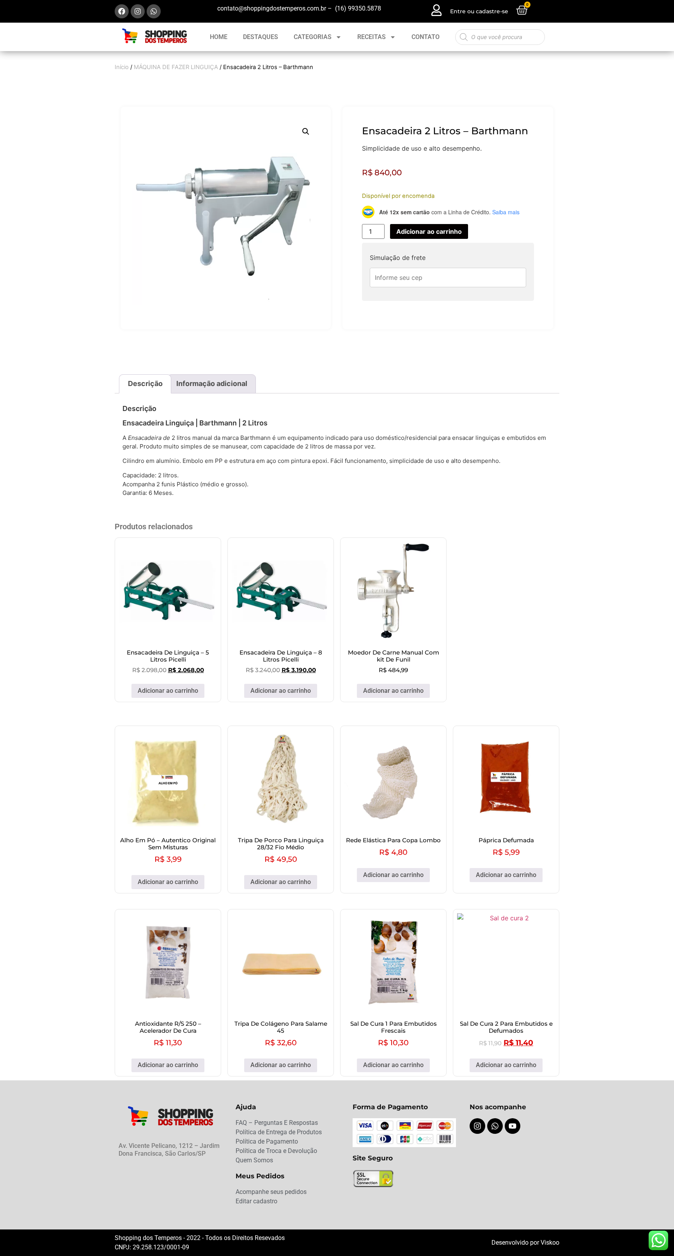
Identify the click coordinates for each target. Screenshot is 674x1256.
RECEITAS (371, 37)
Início (122, 67)
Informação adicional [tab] (211, 383)
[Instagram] (138, 11)
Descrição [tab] (145, 383)
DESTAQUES (260, 37)
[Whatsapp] (154, 11)
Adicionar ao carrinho (429, 231)
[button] (306, 132)
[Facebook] (122, 11)
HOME (218, 37)
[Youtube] (512, 1126)
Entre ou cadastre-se (479, 11)
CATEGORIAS (313, 37)
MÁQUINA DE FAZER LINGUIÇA (176, 67)
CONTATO (425, 37)
